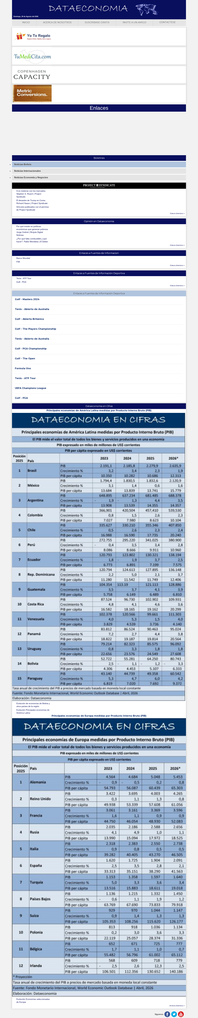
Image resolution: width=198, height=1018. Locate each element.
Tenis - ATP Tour (23, 278)
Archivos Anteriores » (177, 1006)
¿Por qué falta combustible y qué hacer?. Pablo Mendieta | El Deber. (32, 240)
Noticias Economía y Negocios (31, 177)
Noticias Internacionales (27, 171)
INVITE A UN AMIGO (134, 22)
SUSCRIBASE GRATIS (97, 22)
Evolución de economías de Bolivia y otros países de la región (33, 704)
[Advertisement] (99, 133)
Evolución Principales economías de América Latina (32, 711)
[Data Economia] (88, 8)
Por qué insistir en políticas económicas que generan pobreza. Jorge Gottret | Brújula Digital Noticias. (32, 230)
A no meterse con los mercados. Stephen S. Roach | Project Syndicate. (31, 194)
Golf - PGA (21, 282)
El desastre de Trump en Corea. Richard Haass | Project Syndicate (32, 201)
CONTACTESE (167, 22)
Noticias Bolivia (22, 164)
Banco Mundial (23, 258)
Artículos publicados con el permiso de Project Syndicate (32, 208)
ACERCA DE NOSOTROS (57, 22)
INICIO (26, 22)
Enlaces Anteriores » (177, 213)
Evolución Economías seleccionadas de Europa (33, 1000)
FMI (18, 262)
